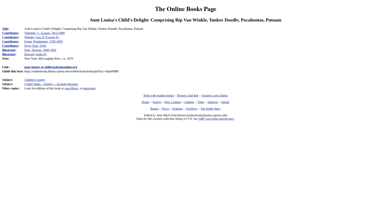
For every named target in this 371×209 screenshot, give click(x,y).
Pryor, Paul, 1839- (35, 45)
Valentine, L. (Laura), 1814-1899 (44, 33)
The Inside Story (210, 108)
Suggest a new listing (215, 95)
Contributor (10, 33)
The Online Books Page (185, 8)
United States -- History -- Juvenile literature (51, 84)
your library (71, 88)
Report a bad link (187, 95)
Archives (191, 108)
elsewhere (89, 88)
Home (145, 102)
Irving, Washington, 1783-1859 (43, 41)
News (165, 108)
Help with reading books (159, 95)
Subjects (213, 102)
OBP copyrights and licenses (216, 118)
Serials (225, 102)
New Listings (172, 102)
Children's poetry (34, 79)
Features (177, 108)
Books (154, 108)
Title (5, 28)
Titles (200, 102)
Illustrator (8, 50)
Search (157, 102)
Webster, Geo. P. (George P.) (41, 37)
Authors (189, 102)
